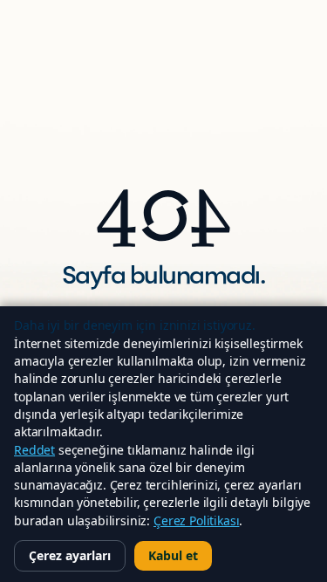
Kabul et (173, 555)
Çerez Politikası (196, 520)
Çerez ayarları (70, 555)
